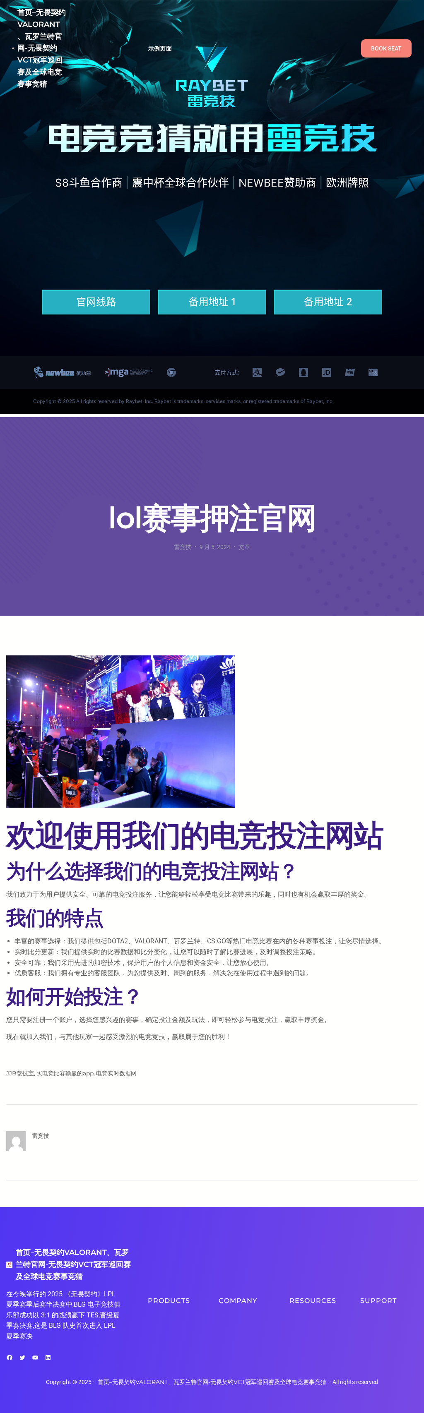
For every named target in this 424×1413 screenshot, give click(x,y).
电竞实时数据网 (116, 1073)
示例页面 (160, 48)
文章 (244, 547)
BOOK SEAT (386, 48)
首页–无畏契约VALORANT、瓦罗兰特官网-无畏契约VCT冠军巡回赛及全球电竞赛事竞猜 (41, 48)
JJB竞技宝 (20, 1073)
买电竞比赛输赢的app (65, 1073)
